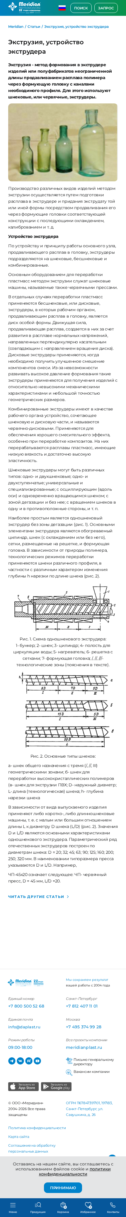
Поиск (81, 8)
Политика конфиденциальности (37, 1128)
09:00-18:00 (20, 1047)
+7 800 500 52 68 (26, 1006)
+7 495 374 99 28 (83, 1026)
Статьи (34, 27)
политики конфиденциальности (75, 1171)
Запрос (106, 8)
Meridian (15, 27)
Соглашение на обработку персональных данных (31, 1148)
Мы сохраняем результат (87, 980)
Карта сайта (18, 1136)
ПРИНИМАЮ (63, 1187)
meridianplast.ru (84, 1047)
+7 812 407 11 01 (82, 1006)
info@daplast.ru (24, 1027)
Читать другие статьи (36, 896)
